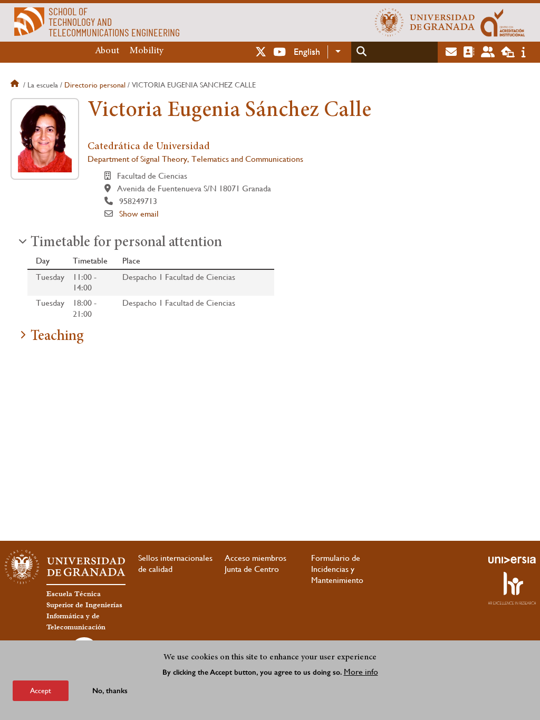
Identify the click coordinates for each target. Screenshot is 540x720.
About (107, 51)
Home (16, 85)
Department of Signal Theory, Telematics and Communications (195, 159)
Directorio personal (95, 85)
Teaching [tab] (57, 336)
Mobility (146, 51)
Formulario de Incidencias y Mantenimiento (337, 569)
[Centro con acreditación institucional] (503, 22)
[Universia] (512, 560)
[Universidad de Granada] (425, 22)
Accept (40, 690)
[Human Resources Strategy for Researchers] (512, 588)
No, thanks (110, 690)
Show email (139, 214)
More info (361, 672)
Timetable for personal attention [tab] (126, 243)
